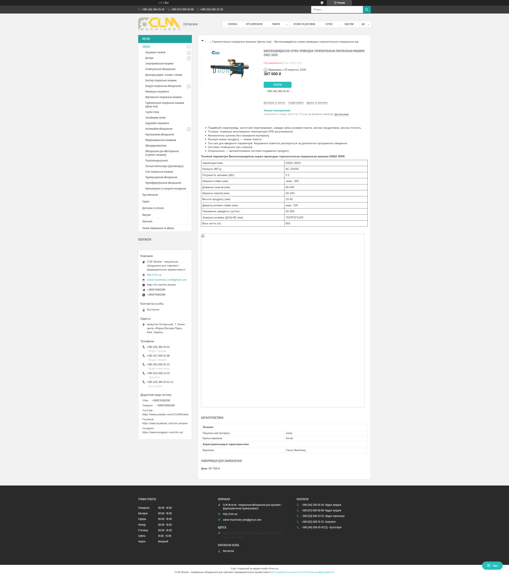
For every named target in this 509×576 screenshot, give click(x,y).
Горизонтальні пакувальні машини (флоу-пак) (242, 41)
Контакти (147, 221)
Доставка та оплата (153, 208)
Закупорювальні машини (159, 63)
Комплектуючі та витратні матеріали (165, 188)
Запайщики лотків (155, 117)
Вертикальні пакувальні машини (163, 97)
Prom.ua (273, 568)
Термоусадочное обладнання (161, 177)
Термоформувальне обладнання (163, 183)
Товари (276, 24)
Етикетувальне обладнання (160, 69)
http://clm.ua (154, 274)
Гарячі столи (152, 112)
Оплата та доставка (304, 24)
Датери (149, 58)
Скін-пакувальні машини (159, 171)
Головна (232, 24)
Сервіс (329, 24)
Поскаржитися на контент (287, 572)
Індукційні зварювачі (157, 123)
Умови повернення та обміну (158, 228)
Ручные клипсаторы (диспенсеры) (164, 166)
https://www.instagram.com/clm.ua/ (162, 432)
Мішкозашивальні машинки (160, 140)
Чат (495, 565)
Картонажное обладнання (159, 134)
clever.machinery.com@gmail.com (167, 279)
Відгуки (349, 24)
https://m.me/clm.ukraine (161, 284)
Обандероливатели (155, 145)
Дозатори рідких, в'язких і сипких (163, 75)
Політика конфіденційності (319, 572)
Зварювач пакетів (155, 52)
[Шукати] (367, 9)
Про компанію (254, 24)
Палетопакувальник (156, 160)
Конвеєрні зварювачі (157, 91)
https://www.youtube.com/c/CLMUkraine (165, 414)
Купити (277, 85)
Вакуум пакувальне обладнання (163, 86)
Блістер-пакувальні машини (161, 80)
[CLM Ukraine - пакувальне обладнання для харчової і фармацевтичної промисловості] (159, 24)
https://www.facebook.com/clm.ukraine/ (165, 423)
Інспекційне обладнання (158, 128)
